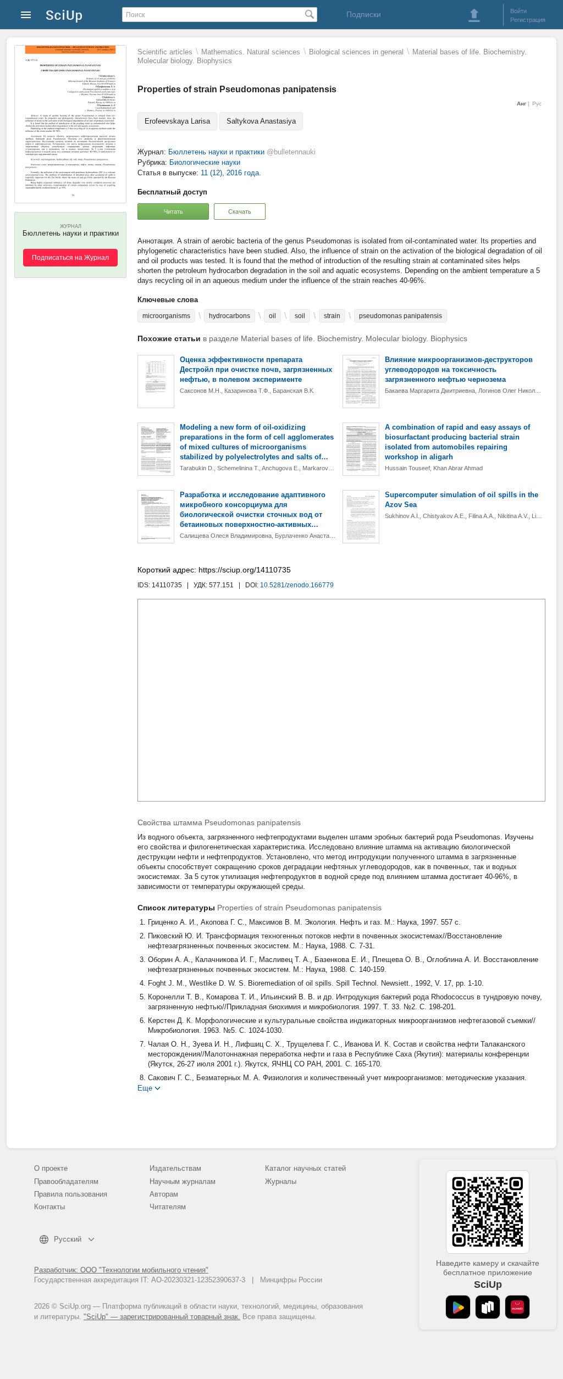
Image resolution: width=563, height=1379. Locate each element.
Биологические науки (204, 162)
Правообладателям (66, 1181)
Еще (144, 1087)
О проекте (51, 1168)
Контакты (49, 1207)
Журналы (280, 1181)
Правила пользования (70, 1194)
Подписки (363, 14)
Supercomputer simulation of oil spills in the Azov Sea (461, 500)
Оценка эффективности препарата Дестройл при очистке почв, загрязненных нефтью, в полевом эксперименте (256, 369)
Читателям (168, 1207)
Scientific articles (164, 52)
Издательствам (175, 1168)
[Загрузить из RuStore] (487, 1307)
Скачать (239, 211)
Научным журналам (183, 1181)
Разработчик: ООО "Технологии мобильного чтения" (121, 1270)
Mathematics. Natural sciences (250, 52)
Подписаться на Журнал (70, 258)
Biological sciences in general (356, 52)
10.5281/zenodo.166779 (297, 585)
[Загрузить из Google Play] (458, 1307)
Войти (518, 11)
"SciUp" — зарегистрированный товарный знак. (162, 1317)
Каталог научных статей (305, 1168)
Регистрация (527, 19)
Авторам (164, 1194)
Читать (173, 211)
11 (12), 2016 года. (231, 173)
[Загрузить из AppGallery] (517, 1307)
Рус (537, 104)
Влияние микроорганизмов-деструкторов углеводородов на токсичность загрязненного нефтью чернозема (459, 369)
